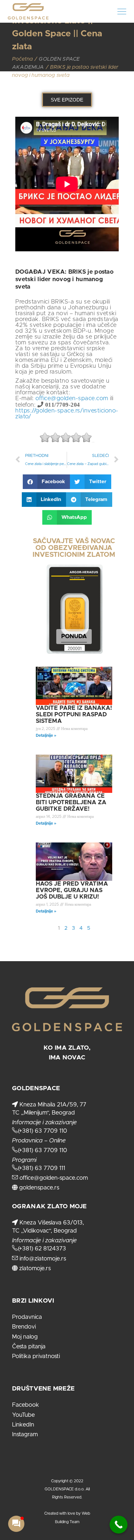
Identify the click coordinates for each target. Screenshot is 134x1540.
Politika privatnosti (36, 1356)
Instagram (25, 1435)
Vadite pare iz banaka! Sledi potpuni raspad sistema (74, 714)
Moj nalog (25, 1337)
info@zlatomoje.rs (42, 1259)
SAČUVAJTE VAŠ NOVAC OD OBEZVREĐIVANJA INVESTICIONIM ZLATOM (74, 548)
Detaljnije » (46, 735)
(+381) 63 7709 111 (41, 1168)
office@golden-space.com (71, 398)
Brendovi (24, 1327)
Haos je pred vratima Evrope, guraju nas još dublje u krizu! (72, 890)
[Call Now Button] (118, 1525)
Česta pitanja (29, 1347)
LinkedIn (23, 1425)
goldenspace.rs (38, 1188)
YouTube (23, 1415)
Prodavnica (27, 1317)
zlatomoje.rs (34, 1268)
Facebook (25, 1405)
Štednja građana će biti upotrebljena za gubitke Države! (71, 802)
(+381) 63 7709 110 (42, 1131)
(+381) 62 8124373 (42, 1249)
